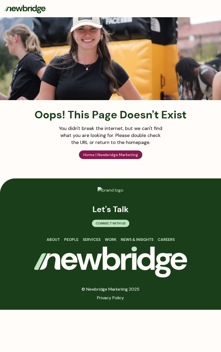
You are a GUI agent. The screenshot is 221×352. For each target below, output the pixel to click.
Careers (166, 239)
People (71, 239)
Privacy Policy (110, 298)
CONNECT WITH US (110, 223)
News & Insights (137, 239)
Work (110, 239)
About (53, 239)
